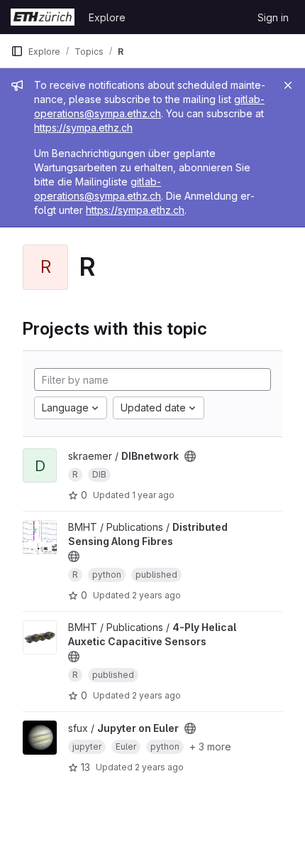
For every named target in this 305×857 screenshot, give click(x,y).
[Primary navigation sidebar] (17, 51)
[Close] (287, 85)
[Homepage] (42, 17)
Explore (107, 17)
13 (85, 767)
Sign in (273, 17)
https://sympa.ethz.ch (83, 128)
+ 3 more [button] (210, 746)
